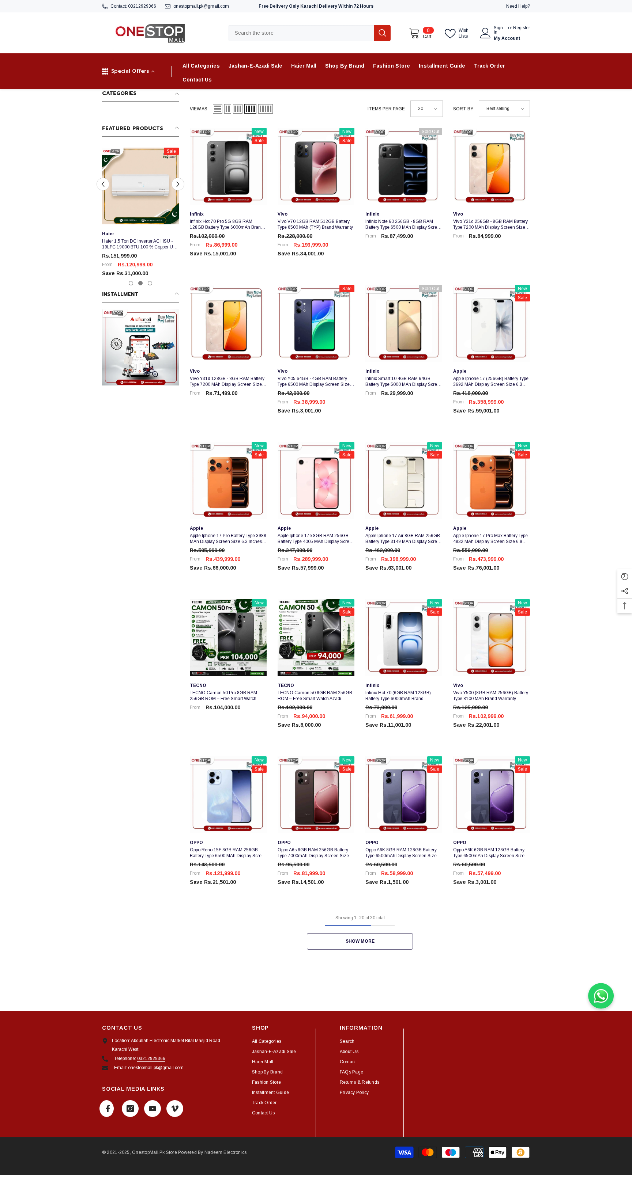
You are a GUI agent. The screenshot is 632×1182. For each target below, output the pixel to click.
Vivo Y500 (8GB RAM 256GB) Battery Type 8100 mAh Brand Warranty (490, 695)
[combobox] (301, 33)
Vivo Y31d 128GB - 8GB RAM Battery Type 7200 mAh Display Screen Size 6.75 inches (227, 381)
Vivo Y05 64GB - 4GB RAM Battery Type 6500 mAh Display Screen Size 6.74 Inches (314, 381)
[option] (140, 215)
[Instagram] (130, 1108)
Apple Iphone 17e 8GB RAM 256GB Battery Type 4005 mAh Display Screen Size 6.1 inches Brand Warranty (316, 538)
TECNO (198, 685)
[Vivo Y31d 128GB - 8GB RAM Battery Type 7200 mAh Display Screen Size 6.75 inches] (228, 323)
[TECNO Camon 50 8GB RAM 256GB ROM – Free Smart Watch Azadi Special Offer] (316, 637)
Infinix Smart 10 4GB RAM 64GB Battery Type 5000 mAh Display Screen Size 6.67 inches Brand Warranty (403, 381)
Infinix (197, 214)
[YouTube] (152, 1108)
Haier (108, 233)
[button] (103, 184)
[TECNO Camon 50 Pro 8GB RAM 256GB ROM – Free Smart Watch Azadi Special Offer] (228, 637)
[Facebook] (106, 1108)
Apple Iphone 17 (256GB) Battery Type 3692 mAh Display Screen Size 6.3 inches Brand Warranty (490, 381)
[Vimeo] (174, 1108)
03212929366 (142, 6)
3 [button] (150, 283)
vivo (458, 214)
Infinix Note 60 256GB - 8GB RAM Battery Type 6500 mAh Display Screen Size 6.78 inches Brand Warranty (403, 224)
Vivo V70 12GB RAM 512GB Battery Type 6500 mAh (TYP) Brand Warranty (315, 224)
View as (198, 108)
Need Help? (518, 6)
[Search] (309, 33)
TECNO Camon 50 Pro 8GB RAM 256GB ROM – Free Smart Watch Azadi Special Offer (223, 696)
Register (521, 28)
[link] (140, 347)
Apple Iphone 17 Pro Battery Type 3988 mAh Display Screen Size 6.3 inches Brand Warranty (228, 538)
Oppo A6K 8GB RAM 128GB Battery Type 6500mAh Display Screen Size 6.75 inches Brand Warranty (401, 853)
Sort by (463, 108)
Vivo (282, 214)
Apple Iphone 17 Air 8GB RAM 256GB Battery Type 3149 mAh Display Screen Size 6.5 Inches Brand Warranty (403, 538)
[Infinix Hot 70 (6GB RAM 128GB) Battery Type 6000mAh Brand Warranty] (403, 637)
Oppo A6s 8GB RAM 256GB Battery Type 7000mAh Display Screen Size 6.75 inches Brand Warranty (313, 853)
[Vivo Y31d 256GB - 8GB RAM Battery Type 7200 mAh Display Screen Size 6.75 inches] (491, 166)
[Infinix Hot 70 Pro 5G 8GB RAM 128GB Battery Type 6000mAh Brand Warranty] (228, 166)
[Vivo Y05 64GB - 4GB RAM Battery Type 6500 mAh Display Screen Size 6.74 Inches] (316, 323)
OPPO (196, 842)
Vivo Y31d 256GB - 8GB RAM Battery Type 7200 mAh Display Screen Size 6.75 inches (490, 224)
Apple (459, 371)
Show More (360, 941)
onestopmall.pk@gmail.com (201, 6)
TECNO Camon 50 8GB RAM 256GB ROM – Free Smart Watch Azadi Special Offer (315, 696)
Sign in (498, 30)
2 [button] (140, 283)
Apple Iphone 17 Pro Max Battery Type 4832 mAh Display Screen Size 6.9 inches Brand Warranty (490, 538)
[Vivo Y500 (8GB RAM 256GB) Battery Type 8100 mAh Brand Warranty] (491, 637)
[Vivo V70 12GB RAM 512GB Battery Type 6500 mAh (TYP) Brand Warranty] (316, 166)
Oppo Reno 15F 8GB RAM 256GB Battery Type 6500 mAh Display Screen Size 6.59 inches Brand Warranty (228, 853)
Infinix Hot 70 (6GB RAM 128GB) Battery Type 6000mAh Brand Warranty (398, 696)
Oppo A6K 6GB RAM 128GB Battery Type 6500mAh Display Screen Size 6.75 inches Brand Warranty (488, 853)
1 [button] (131, 283)
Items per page (386, 108)
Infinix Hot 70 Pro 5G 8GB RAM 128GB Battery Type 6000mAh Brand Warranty (226, 224)
